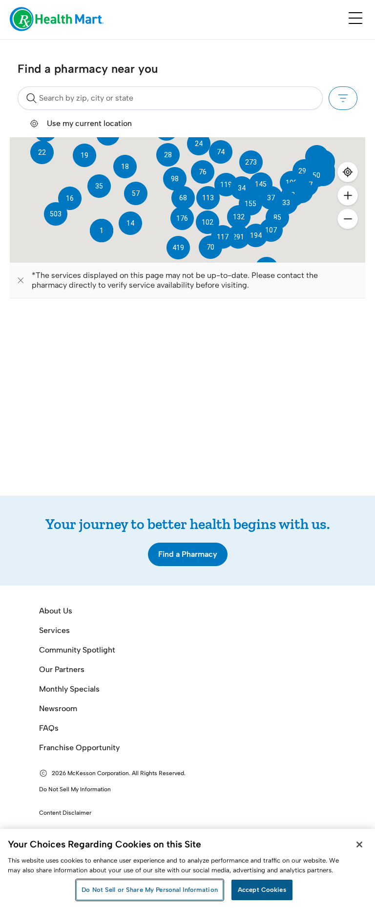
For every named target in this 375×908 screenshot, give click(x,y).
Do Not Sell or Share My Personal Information (150, 889)
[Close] (359, 844)
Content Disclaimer (65, 812)
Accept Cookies (262, 889)
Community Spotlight (77, 650)
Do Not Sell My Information (75, 789)
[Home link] (57, 20)
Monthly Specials (69, 689)
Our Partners (61, 669)
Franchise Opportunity (79, 747)
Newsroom (58, 708)
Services (54, 630)
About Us (55, 610)
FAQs (49, 728)
